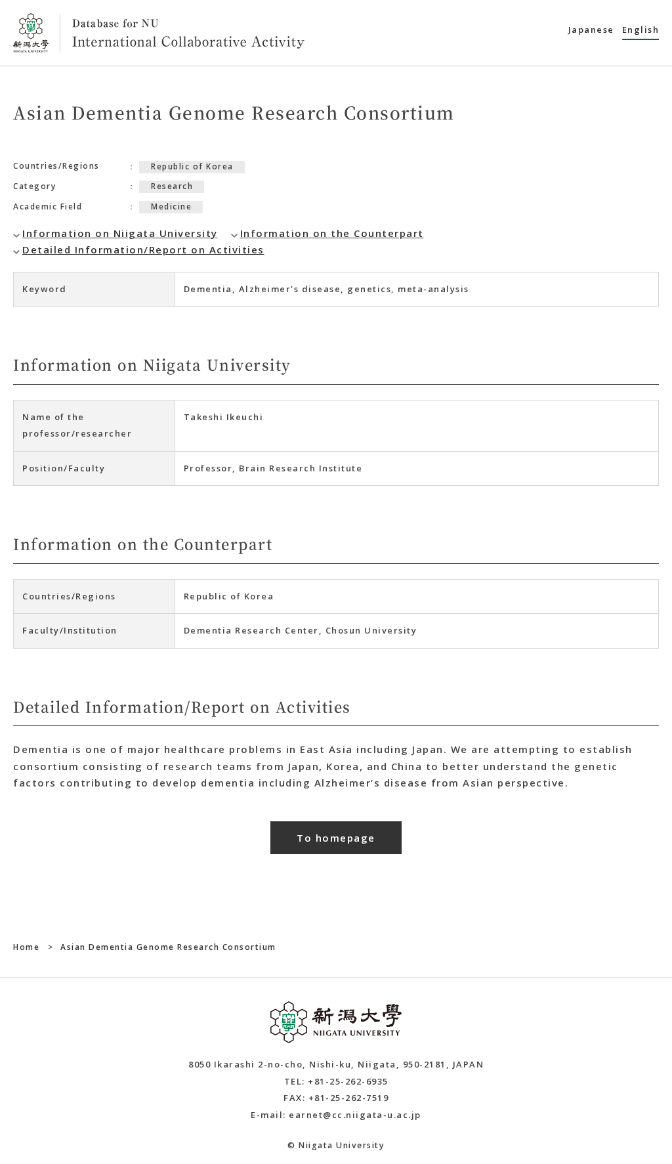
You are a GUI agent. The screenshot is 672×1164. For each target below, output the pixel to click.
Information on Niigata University (120, 233)
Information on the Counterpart (332, 233)
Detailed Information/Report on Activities (143, 249)
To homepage (336, 837)
